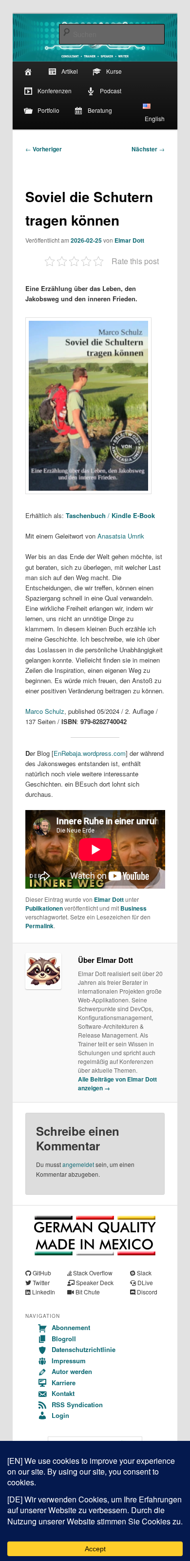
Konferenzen (55, 90)
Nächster (148, 149)
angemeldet (78, 1164)
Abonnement (71, 1327)
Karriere (64, 1382)
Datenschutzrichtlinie (83, 1349)
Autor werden (72, 1371)
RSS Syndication (77, 1404)
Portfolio (48, 110)
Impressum (69, 1360)
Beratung (100, 110)
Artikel (69, 71)
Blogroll (64, 1338)
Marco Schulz (44, 711)
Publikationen (44, 908)
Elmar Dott (129, 240)
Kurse (114, 71)
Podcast (110, 90)
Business (133, 908)
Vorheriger (43, 149)
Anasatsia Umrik (120, 536)
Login (60, 1415)
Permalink (39, 925)
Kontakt (63, 1393)
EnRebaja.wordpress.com (90, 753)
